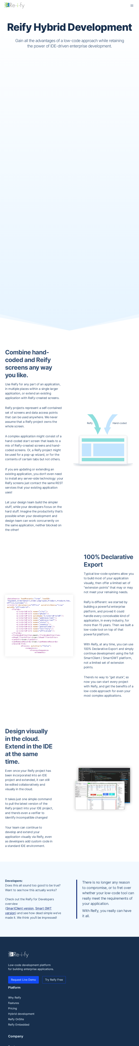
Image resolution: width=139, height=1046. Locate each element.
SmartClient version (20, 908)
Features (13, 1003)
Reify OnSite (16, 1019)
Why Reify (14, 997)
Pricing (12, 1008)
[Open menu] (132, 5)
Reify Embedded (18, 1024)
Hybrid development (21, 1013)
